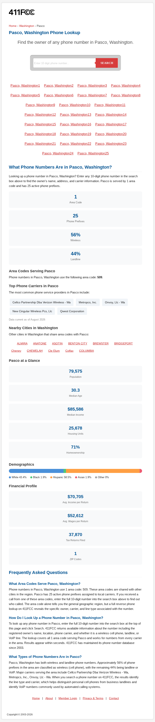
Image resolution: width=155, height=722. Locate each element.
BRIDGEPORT (123, 343)
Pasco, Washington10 (74, 105)
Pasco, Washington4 (125, 85)
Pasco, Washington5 (25, 95)
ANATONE (39, 343)
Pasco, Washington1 (25, 85)
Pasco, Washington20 (111, 134)
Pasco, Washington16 (75, 124)
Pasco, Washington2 (58, 85)
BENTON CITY (77, 343)
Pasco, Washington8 (125, 95)
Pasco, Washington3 (92, 85)
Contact (114, 698)
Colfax (69, 350)
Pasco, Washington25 (93, 153)
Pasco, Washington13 (75, 114)
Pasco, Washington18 (40, 134)
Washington (26, 25)
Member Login (68, 698)
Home (13, 25)
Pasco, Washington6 (58, 95)
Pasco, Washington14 (111, 114)
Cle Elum (54, 350)
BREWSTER (101, 343)
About (49, 698)
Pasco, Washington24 (57, 153)
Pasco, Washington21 (40, 143)
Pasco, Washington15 (40, 124)
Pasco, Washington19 (75, 134)
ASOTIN (57, 343)
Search (107, 63)
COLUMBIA (86, 350)
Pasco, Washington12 (40, 114)
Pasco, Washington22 (75, 143)
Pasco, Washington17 (111, 124)
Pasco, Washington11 (110, 105)
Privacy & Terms (93, 698)
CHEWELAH (35, 350)
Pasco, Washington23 (111, 143)
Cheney (16, 350)
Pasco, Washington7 (92, 95)
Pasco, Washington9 (40, 105)
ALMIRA (22, 343)
